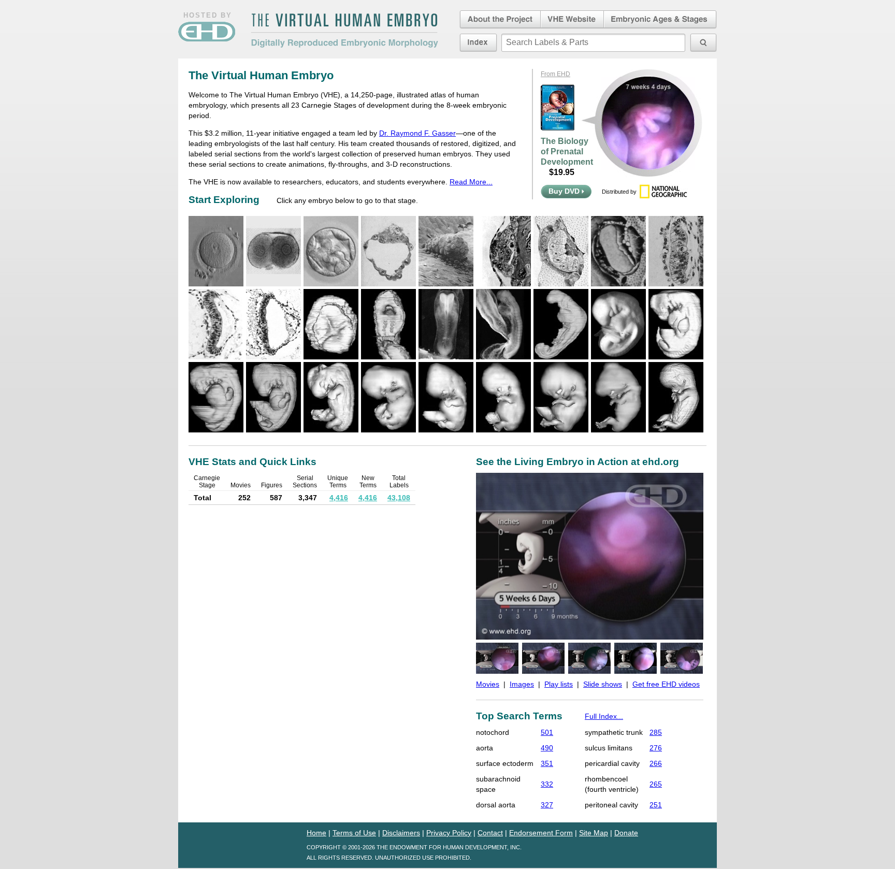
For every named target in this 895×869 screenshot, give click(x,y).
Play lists (558, 684)
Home (316, 833)
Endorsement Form (541, 833)
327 (547, 805)
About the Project (499, 19)
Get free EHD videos (666, 684)
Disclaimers (401, 833)
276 (655, 748)
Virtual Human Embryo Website (572, 19)
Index (478, 42)
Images (522, 684)
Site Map (593, 833)
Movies (487, 684)
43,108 (398, 498)
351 (547, 763)
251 (655, 805)
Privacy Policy (448, 833)
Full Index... (604, 716)
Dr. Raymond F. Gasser (417, 133)
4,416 (338, 498)
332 (547, 784)
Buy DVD (565, 191)
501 (547, 732)
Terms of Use (354, 833)
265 (655, 784)
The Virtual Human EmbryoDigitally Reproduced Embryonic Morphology (344, 30)
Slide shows (602, 684)
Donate (626, 833)
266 (655, 763)
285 (655, 732)
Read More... (471, 182)
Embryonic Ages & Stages (660, 19)
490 (547, 748)
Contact (490, 833)
